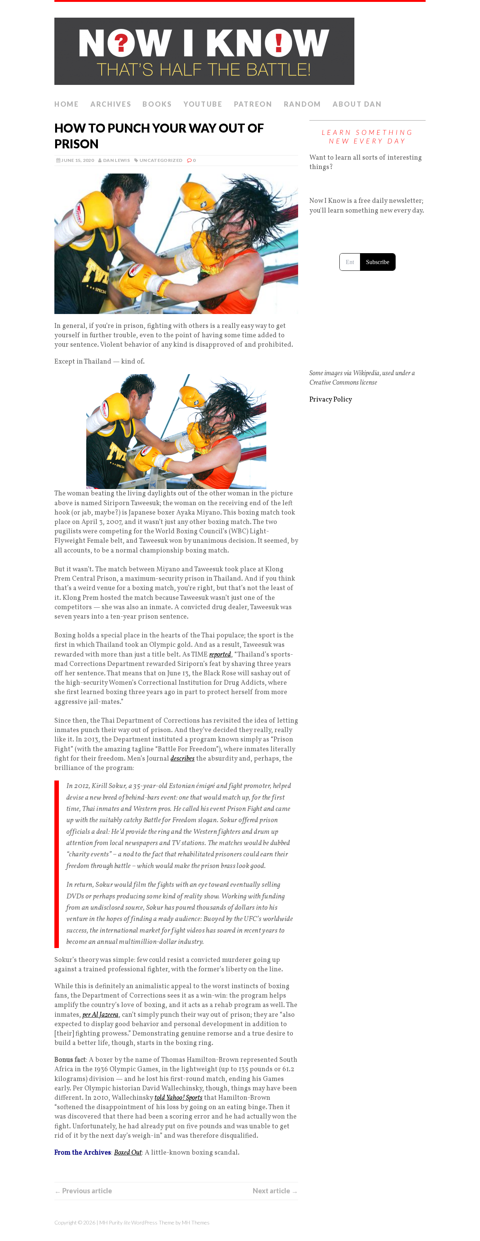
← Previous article (83, 1191)
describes (183, 759)
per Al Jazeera (100, 1015)
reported (220, 655)
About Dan (357, 104)
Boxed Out (128, 1153)
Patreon (253, 104)
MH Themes (196, 1222)
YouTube (203, 104)
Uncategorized (161, 160)
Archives (111, 104)
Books (157, 104)
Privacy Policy (330, 400)
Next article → (275, 1191)
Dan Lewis (116, 160)
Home (66, 104)
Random (302, 104)
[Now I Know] (240, 49)
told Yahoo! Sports (178, 1098)
